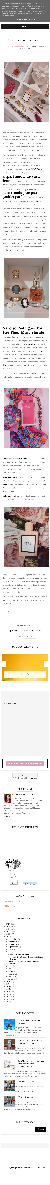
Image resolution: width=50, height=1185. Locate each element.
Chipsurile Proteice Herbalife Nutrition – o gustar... (26, 962)
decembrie (13, 939)
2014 (8, 997)
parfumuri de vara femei (21, 178)
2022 (8, 934)
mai (10, 969)
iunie (10, 966)
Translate (33, 778)
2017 (8, 989)
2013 (8, 999)
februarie (12, 976)
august (11, 949)
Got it (32, 19)
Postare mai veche (34, 763)
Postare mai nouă (16, 763)
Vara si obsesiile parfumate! (19, 954)
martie (11, 974)
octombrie (13, 944)
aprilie (11, 971)
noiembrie (13, 942)
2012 (8, 1002)
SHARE (14, 631)
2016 (8, 991)
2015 (8, 994)
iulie (10, 952)
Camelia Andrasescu (14, 46)
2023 (8, 931)
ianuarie (12, 979)
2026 (8, 924)
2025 (8, 926)
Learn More (21, 19)
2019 (8, 984)
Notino (35, 169)
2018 (8, 986)
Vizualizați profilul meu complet (17, 816)
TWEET (25, 631)
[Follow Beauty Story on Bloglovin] (13, 884)
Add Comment (24, 48)
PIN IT (21, 636)
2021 (8, 937)
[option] (25, 668)
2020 (8, 981)
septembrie (13, 947)
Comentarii (12, 906)
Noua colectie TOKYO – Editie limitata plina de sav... (26, 958)
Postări (10, 902)
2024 (8, 929)
